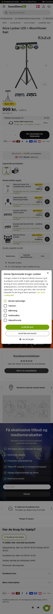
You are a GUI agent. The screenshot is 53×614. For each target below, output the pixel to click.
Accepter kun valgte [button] (27, 333)
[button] (26, 339)
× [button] (48, 273)
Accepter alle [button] (27, 327)
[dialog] (26, 307)
